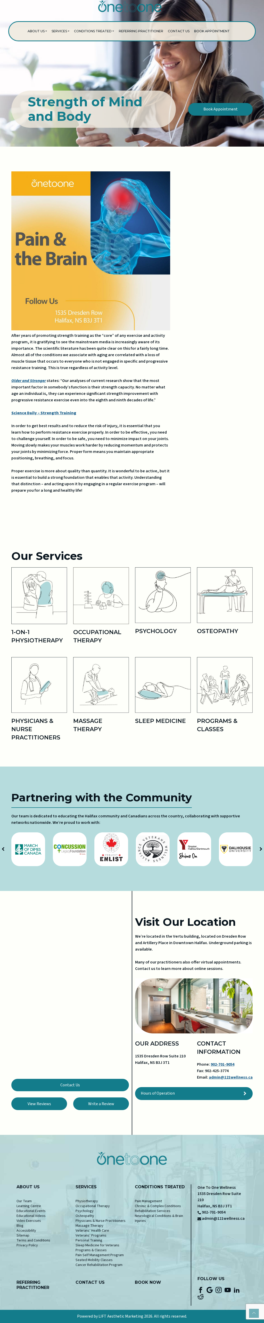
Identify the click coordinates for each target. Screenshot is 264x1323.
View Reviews (39, 1104)
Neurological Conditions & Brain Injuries (159, 1218)
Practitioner (32, 1287)
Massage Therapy (89, 1225)
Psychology (85, 1211)
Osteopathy (85, 1215)
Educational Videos (31, 1215)
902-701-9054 (222, 1064)
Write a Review (101, 1104)
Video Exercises (28, 1220)
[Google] (210, 1290)
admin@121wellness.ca (231, 1077)
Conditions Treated (93, 31)
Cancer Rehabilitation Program (99, 1265)
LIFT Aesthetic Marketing (120, 1316)
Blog (19, 1225)
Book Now (148, 1282)
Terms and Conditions (33, 1240)
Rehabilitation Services (152, 1211)
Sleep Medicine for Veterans (97, 1245)
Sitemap (22, 1235)
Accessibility (26, 1230)
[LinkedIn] (237, 1290)
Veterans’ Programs (91, 1235)
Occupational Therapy (93, 1206)
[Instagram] (219, 1290)
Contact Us (178, 31)
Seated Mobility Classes (94, 1260)
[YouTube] (228, 1290)
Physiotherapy (87, 1201)
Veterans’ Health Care (92, 1230)
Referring (28, 1282)
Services (59, 31)
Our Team (24, 1201)
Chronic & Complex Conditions (158, 1206)
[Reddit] (200, 1296)
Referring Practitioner (141, 31)
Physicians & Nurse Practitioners (101, 1220)
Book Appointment (212, 31)
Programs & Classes (91, 1250)
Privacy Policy (27, 1245)
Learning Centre (28, 1206)
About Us (36, 31)
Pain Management (148, 1201)
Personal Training (89, 1240)
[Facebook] (200, 1290)
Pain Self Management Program (100, 1255)
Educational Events (31, 1211)
